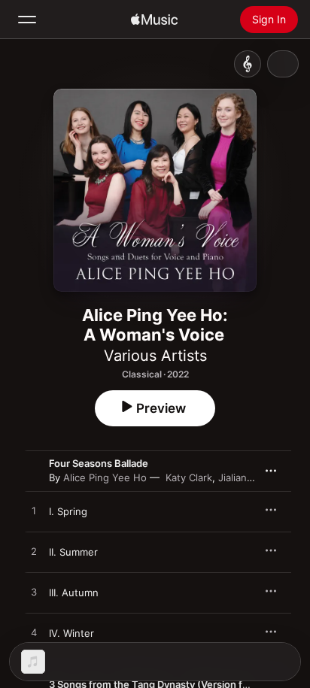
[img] (154, 19)
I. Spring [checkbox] (68, 511)
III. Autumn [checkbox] (74, 592)
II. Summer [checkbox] (73, 552)
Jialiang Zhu (246, 477)
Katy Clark (189, 477)
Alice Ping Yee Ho (105, 477)
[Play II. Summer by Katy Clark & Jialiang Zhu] (34, 552)
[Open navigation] (27, 19)
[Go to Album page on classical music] (247, 63)
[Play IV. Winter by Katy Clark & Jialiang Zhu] (34, 633)
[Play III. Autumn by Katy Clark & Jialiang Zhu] (34, 592)
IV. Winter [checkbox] (71, 633)
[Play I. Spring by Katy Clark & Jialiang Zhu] (34, 511)
